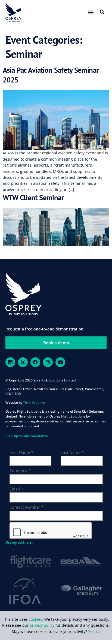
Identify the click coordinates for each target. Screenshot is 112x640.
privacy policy (42, 625)
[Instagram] (48, 362)
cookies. (36, 619)
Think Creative (34, 402)
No (98, 631)
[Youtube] (60, 362)
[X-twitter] (23, 362)
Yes (91, 631)
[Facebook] (35, 362)
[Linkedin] (10, 362)
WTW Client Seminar (33, 197)
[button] (91, 12)
